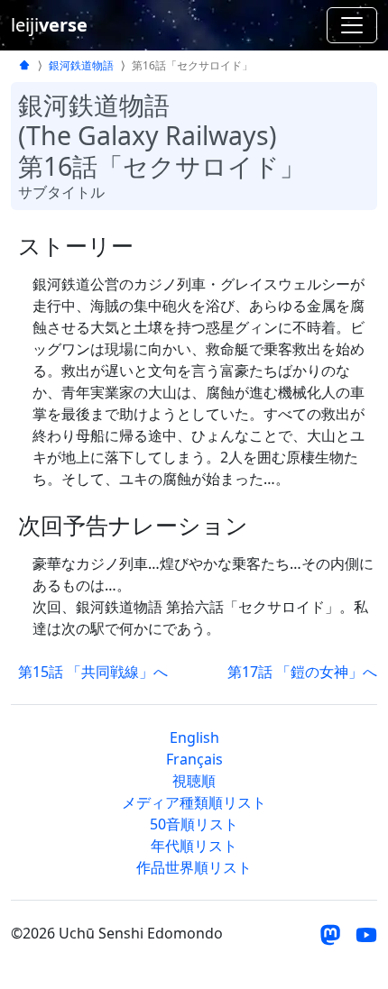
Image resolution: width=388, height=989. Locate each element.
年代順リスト (194, 846)
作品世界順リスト (194, 867)
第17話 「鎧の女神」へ (302, 672)
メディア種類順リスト (194, 802)
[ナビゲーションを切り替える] (352, 25)
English (194, 737)
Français (194, 759)
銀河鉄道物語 (81, 65)
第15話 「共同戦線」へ (93, 672)
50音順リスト (194, 824)
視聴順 (194, 781)
